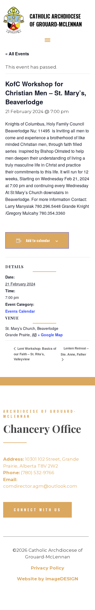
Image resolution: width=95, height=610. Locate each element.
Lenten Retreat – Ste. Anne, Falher (75, 351)
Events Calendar (20, 311)
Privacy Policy (47, 568)
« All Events (17, 54)
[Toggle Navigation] (47, 40)
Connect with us (37, 509)
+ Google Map (50, 334)
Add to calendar (38, 240)
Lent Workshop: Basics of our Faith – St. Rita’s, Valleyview (35, 353)
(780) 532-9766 (28, 472)
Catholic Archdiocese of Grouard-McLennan (56, 20)
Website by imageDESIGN (47, 578)
